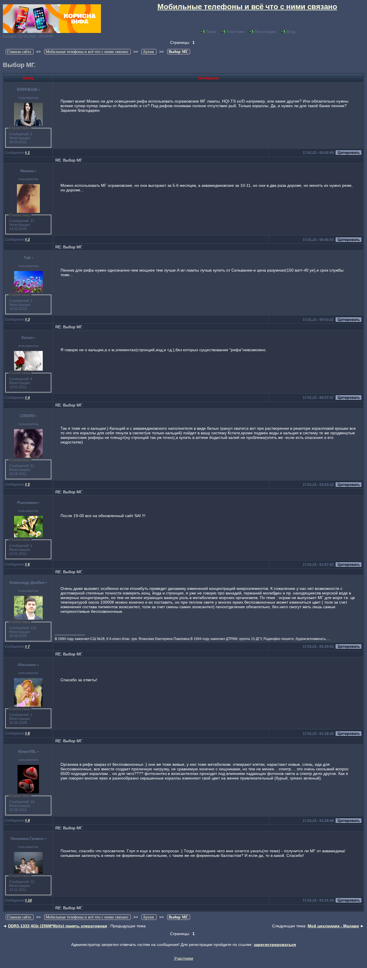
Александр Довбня (26, 582)
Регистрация (265, 32)
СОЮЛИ (27, 416)
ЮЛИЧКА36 (27, 89)
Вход (290, 32)
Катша (27, 337)
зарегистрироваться (275, 944)
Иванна (27, 171)
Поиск (211, 32)
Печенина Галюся (27, 839)
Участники (235, 32)
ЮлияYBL (27, 751)
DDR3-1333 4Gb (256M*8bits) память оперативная (57, 926)
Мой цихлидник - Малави (333, 926)
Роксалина (27, 502)
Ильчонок (27, 665)
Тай (27, 258)
